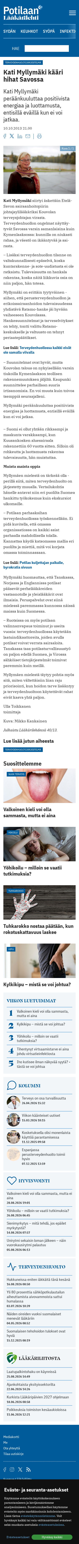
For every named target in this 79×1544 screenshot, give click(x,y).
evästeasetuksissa (51, 1525)
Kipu (11, 949)
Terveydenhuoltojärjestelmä (23, 62)
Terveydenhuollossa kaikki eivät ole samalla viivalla (37, 350)
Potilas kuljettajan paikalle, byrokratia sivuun (33, 565)
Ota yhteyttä (11, 1448)
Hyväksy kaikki (52, 1537)
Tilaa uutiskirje (13, 1454)
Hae (16, 48)
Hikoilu (12, 832)
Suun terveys (16, 774)
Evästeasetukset (18, 1537)
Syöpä (49, 31)
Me (5, 1442)
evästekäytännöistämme (38, 1516)
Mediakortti (11, 1437)
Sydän (9, 31)
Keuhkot (29, 31)
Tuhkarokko (16, 890)
